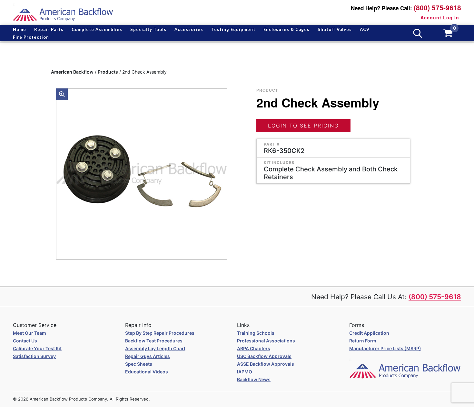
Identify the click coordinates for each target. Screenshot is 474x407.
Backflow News (254, 379)
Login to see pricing (303, 125)
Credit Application (369, 333)
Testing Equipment (233, 29)
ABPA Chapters (253, 348)
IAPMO (244, 371)
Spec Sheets (138, 364)
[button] (62, 94)
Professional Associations (266, 340)
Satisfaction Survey (34, 356)
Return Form (362, 340)
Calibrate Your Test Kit (37, 348)
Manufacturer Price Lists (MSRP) (385, 348)
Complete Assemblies (97, 29)
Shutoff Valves (335, 29)
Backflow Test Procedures (154, 340)
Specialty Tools (148, 29)
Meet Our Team (29, 333)
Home (19, 29)
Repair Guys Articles (147, 356)
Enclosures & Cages (286, 29)
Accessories (188, 29)
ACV (365, 29)
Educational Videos (146, 371)
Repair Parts (49, 29)
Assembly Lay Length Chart (155, 348)
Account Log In (439, 17)
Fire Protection (31, 37)
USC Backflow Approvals (264, 356)
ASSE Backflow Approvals (265, 364)
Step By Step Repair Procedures (159, 333)
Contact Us (25, 340)
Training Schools (255, 333)
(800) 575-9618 (437, 8)
